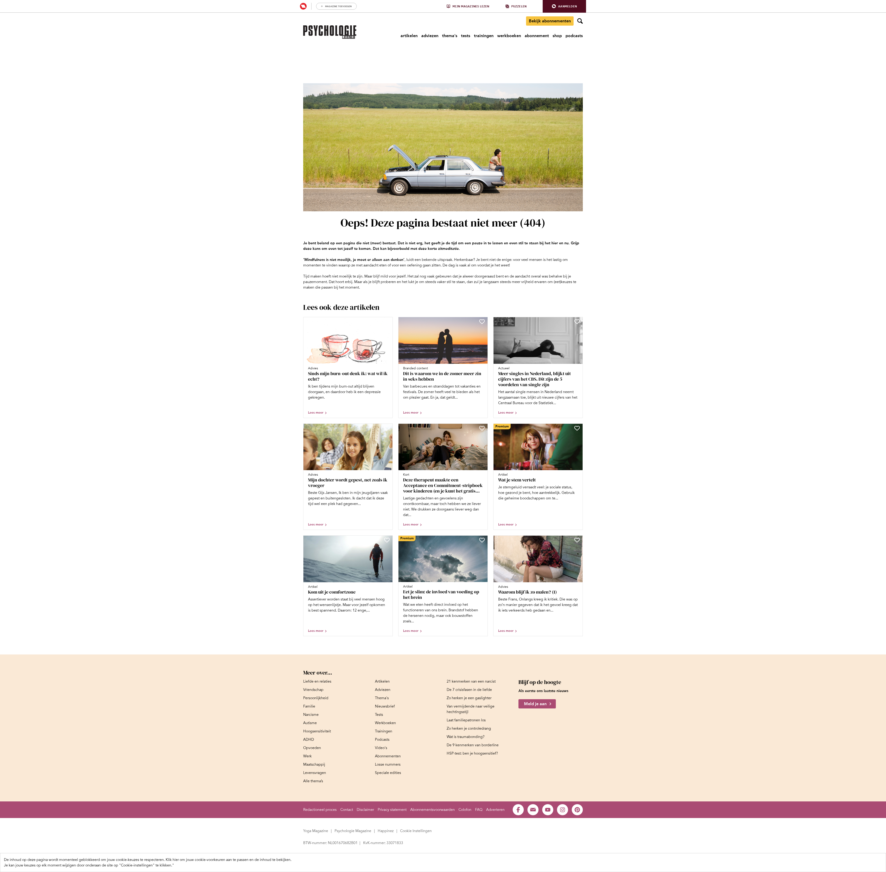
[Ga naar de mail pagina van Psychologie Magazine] (533, 809)
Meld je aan (535, 703)
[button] (564, 6)
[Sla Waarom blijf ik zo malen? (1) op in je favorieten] (577, 540)
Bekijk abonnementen (550, 21)
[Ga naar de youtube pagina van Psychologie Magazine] (547, 809)
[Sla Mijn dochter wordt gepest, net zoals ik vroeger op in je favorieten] (387, 428)
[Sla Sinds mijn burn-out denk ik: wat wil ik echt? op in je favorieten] (387, 322)
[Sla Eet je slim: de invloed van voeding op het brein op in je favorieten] (482, 540)
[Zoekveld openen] (580, 21)
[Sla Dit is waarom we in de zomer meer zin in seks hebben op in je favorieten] (482, 322)
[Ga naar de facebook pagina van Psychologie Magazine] (518, 809)
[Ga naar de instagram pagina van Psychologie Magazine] (562, 809)
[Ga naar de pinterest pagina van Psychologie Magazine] (577, 809)
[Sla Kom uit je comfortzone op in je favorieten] (387, 540)
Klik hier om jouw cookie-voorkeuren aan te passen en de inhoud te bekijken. (228, 859)
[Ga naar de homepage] (329, 32)
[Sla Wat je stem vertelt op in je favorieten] (577, 428)
